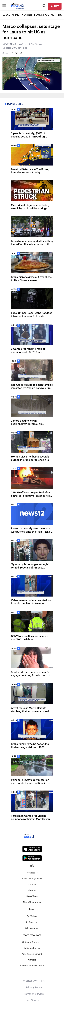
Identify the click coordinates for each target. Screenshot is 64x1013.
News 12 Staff (9, 44)
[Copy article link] (21, 53)
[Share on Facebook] (12, 53)
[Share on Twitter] (16, 53)
